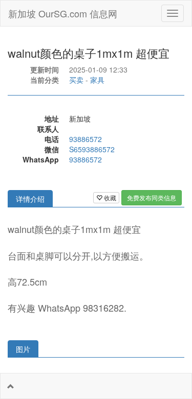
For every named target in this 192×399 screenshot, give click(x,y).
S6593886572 (92, 149)
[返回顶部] (11, 386)
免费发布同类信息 (151, 197)
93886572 (85, 139)
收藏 (109, 197)
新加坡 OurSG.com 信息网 (62, 13)
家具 (97, 80)
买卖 (76, 80)
